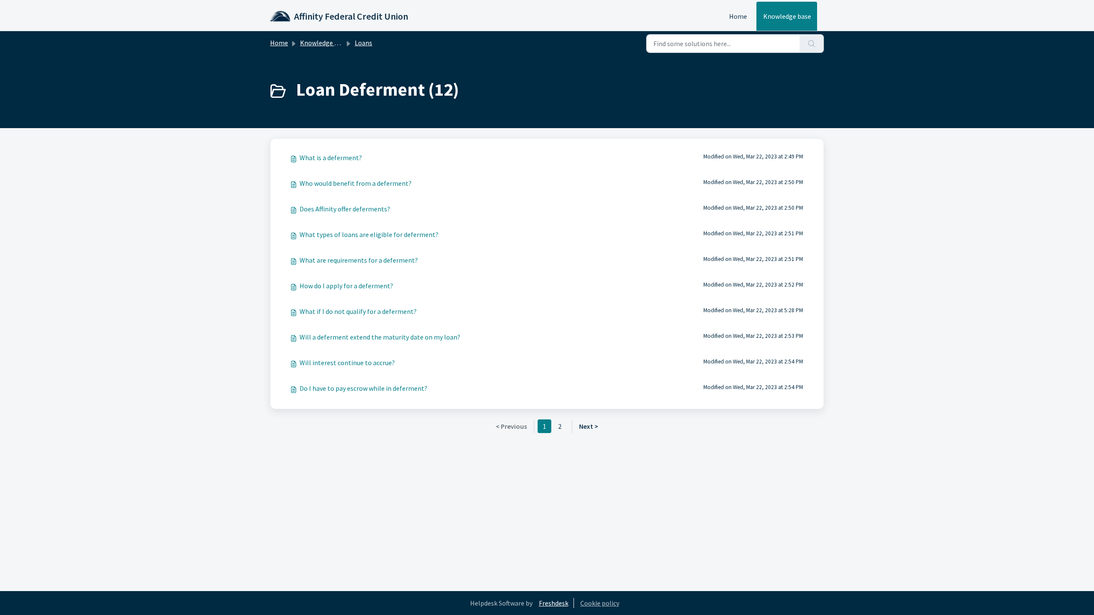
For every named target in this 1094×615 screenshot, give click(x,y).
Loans (363, 42)
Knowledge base (787, 16)
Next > (588, 426)
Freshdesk (553, 603)
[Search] (812, 43)
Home (738, 16)
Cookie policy (599, 603)
